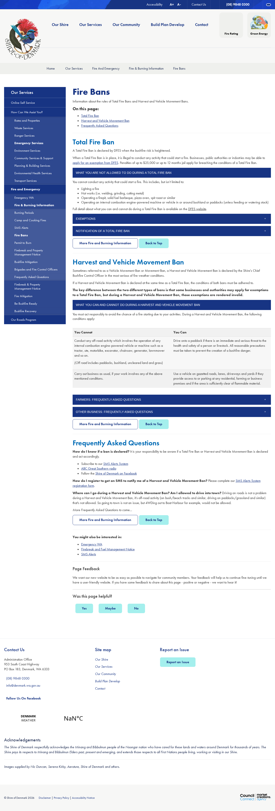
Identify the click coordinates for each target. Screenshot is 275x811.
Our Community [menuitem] (126, 24)
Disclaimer (45, 798)
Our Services (74, 68)
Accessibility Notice (83, 798)
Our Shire (101, 659)
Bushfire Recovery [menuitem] (25, 311)
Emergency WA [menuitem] (24, 197)
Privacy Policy (61, 798)
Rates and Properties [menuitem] (27, 120)
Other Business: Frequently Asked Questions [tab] (114, 412)
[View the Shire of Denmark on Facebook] (258, 4)
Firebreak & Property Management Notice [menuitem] (27, 286)
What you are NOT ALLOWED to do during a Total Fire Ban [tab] (123, 172)
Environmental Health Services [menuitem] (33, 173)
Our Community (105, 674)
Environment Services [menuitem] (27, 150)
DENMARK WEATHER (51, 718)
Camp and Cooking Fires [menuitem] (30, 220)
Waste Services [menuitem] (23, 128)
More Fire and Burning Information (105, 243)
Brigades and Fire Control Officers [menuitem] (35, 269)
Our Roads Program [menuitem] (23, 320)
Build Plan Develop (107, 681)
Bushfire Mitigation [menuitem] (26, 262)
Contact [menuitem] (201, 24)
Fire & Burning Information (146, 68)
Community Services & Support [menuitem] (33, 158)
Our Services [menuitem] (90, 24)
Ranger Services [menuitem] (24, 135)
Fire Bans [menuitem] (21, 235)
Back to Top (153, 243)
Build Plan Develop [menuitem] (167, 24)
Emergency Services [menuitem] (28, 143)
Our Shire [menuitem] (60, 24)
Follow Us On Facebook (23, 698)
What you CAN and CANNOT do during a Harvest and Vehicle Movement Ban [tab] (138, 305)
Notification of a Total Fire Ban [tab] (103, 231)
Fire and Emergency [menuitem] (25, 189)
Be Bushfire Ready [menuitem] (25, 303)
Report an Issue (178, 662)
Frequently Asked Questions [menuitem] (31, 277)
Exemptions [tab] (85, 218)
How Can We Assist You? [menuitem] (27, 112)
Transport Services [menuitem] (25, 181)
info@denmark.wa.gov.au (23, 685)
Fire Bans (179, 68)
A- (179, 4)
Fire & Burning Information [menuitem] (34, 205)
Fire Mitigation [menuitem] (23, 296)
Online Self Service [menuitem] (23, 103)
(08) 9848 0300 (17, 678)
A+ (172, 4)
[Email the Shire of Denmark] (215, 4)
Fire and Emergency (105, 68)
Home (51, 68)
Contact (100, 688)
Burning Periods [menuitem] (24, 213)
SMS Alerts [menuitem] (21, 228)
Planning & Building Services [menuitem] (32, 165)
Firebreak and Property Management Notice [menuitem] (28, 252)
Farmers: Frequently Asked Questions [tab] (108, 399)
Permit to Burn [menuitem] (22, 243)
